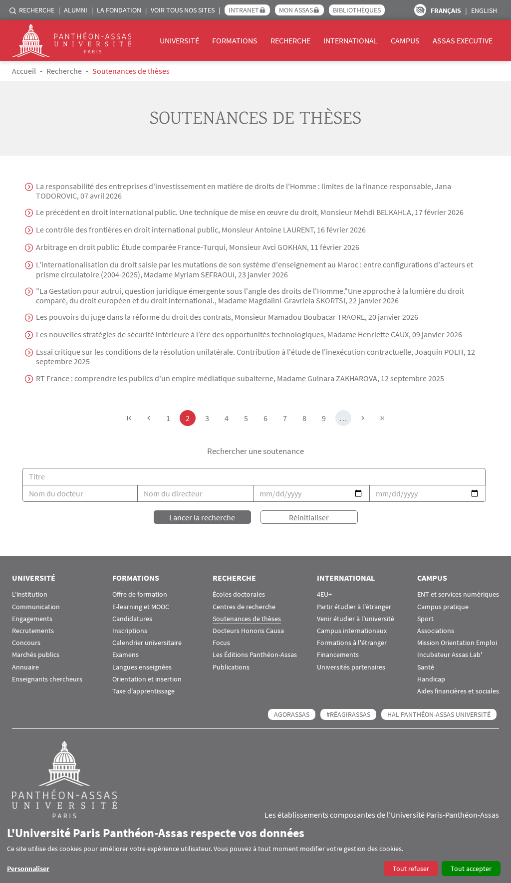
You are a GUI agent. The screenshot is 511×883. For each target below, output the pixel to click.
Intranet (244, 9)
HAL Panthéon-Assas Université (439, 714)
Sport (425, 619)
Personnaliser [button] (28, 868)
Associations (435, 631)
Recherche (36, 9)
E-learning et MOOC (140, 607)
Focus (221, 643)
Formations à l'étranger (352, 643)
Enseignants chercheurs (47, 679)
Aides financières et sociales (458, 691)
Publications (231, 667)
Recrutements (33, 631)
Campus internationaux (352, 631)
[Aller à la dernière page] (382, 418)
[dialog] (255, 851)
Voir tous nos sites (183, 9)
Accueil (24, 71)
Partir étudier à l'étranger (354, 607)
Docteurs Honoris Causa (248, 631)
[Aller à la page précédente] (149, 418)
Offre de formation (139, 594)
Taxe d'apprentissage (143, 691)
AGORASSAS (291, 714)
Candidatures (132, 619)
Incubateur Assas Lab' (449, 655)
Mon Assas (296, 9)
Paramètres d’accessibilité (420, 10)
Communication (36, 607)
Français (446, 10)
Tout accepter (471, 868)
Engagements (32, 619)
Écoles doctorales (239, 594)
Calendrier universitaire (147, 643)
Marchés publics (35, 655)
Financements (338, 655)
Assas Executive (463, 40)
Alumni (75, 9)
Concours (26, 643)
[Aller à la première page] (129, 418)
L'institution (29, 594)
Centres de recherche (244, 607)
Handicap (431, 679)
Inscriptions (129, 631)
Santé (425, 667)
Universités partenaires (351, 667)
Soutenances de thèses (247, 619)
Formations (234, 40)
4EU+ (324, 594)
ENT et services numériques (458, 594)
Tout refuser (411, 868)
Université (179, 40)
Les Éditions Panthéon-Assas (255, 655)
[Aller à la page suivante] (363, 418)
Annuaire (25, 667)
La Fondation (119, 9)
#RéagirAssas (348, 714)
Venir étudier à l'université (355, 619)
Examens (125, 655)
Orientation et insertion (147, 679)
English (484, 10)
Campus (405, 40)
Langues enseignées (142, 667)
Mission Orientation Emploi (457, 643)
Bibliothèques (357, 9)
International (350, 40)
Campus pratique (443, 607)
